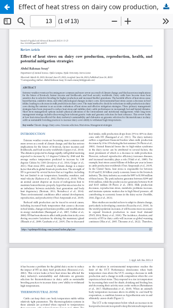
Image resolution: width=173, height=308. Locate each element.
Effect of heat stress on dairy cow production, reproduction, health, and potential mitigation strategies (95, 6)
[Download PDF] (166, 7)
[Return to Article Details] (7, 7)
